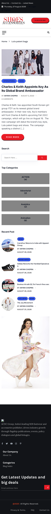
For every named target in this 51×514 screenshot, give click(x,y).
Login (33, 7)
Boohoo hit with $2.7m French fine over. (33, 284)
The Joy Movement (25, 303)
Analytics (25, 205)
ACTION (25, 178)
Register (7, 10)
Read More (12, 137)
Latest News (28, 3)
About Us (5, 3)
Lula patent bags (20, 41)
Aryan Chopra (11, 96)
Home (5, 41)
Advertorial (25, 192)
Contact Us (16, 3)
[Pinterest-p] (21, 444)
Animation (25, 219)
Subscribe (40, 20)
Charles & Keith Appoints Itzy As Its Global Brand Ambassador (25, 89)
